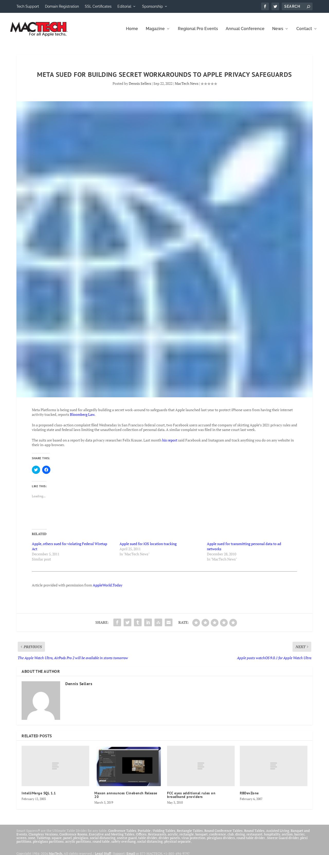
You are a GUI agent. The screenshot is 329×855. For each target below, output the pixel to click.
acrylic (173, 834)
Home (132, 29)
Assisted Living (277, 830)
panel (67, 837)
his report (169, 440)
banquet (201, 834)
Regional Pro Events (198, 29)
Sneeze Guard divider (283, 837)
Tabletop (43, 837)
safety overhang (123, 841)
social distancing (102, 837)
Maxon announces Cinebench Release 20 (125, 795)
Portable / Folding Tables (156, 830)
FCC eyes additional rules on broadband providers (191, 795)
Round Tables (254, 830)
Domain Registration (62, 6)
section (287, 834)
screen (21, 837)
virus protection (193, 837)
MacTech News (186, 83)
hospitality (272, 834)
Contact (304, 29)
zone (31, 837)
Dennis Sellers (140, 83)
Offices (141, 834)
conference (217, 834)
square (57, 837)
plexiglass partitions (48, 841)
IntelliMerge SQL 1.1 (39, 793)
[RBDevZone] (273, 766)
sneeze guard (127, 837)
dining (240, 834)
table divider (147, 837)
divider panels (169, 837)
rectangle (186, 834)
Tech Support (27, 6)
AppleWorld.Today (107, 585)
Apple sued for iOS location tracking (148, 543)
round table (101, 841)
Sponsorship (152, 6)
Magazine (155, 29)
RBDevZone (249, 793)
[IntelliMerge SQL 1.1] (55, 766)
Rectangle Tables (190, 830)
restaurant (254, 834)
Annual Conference (245, 29)
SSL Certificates (98, 6)
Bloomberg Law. (82, 414)
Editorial (124, 6)
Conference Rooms (73, 834)
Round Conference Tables (223, 830)
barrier (299, 834)
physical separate (177, 841)
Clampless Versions (43, 834)
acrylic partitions (78, 841)
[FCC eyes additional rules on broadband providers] (201, 766)
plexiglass (80, 837)
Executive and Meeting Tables (111, 834)
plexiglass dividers (221, 837)
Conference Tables (122, 830)
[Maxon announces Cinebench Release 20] (128, 766)
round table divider (251, 837)
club (230, 834)
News (277, 29)
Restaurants (157, 834)
